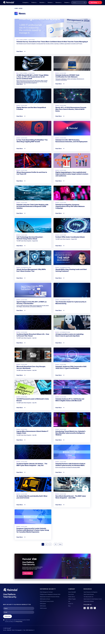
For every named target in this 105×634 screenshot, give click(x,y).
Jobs (69, 601)
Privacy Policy (19, 621)
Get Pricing (94, 2)
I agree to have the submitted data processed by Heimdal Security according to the (17, 620)
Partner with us (71, 596)
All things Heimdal (22, 39)
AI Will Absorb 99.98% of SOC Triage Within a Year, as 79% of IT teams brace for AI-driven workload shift (32, 76)
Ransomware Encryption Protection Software (49, 596)
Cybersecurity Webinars (89, 601)
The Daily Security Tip (88, 596)
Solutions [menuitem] (41, 2)
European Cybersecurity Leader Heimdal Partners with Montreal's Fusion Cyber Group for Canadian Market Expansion (33, 530)
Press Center (71, 594)
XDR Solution (43, 606)
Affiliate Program (72, 599)
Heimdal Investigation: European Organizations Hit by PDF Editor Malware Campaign (70, 206)
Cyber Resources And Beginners (90, 592)
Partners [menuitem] (50, 2)
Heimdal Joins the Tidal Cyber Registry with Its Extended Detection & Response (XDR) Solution (32, 206)
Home (16, 8)
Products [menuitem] (33, 2)
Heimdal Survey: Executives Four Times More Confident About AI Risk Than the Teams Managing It (52, 42)
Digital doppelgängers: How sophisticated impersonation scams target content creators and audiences (71, 174)
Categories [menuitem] (25, 2)
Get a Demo (27, 573)
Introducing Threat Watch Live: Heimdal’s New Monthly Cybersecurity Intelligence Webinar (70, 433)
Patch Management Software (46, 592)
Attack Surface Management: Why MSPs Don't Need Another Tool (31, 270)
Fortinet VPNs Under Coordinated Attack (70, 237)
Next (60, 544)
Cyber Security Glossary (89, 594)
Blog (69, 606)
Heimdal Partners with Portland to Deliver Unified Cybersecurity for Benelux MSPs (70, 464)
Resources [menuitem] (58, 2)
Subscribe (7, 616)
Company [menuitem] (66, 2)
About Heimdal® (72, 592)
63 (55, 544)
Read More (20, 51)
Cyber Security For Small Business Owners (93, 599)
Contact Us (70, 603)
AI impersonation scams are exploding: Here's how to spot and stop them (69, 335)
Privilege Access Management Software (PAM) (50, 594)
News (20, 8)
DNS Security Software (45, 599)
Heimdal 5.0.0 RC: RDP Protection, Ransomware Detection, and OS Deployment (71, 140)
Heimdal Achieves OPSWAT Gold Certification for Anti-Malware (67, 76)
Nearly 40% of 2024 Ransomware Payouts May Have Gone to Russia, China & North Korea (70, 109)
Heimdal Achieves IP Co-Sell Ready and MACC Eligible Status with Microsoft (69, 400)
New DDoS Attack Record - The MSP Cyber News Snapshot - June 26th (70, 497)
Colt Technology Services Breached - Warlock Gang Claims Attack (30, 238)
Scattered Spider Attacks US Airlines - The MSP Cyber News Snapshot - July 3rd (32, 464)
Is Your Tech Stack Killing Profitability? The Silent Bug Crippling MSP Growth (32, 140)
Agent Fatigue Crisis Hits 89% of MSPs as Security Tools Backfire (32, 302)
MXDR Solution (43, 608)
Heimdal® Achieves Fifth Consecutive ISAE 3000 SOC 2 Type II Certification (70, 367)
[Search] (84, 2)
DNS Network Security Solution (47, 601)
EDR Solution (43, 603)
